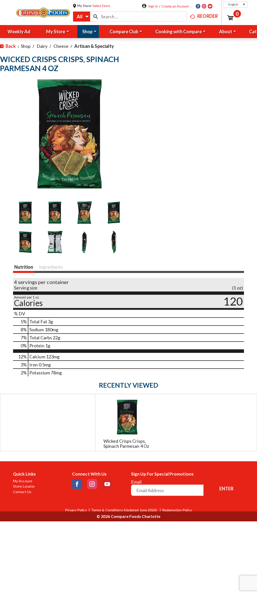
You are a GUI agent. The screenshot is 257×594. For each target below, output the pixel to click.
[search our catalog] (95, 17)
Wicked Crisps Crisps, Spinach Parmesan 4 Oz (126, 443)
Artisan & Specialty (94, 46)
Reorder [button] (207, 16)
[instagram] (204, 6)
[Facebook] (198, 6)
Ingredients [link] (51, 267)
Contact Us (22, 492)
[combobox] (81, 17)
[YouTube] (210, 6)
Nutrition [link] (23, 267)
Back (10, 46)
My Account (22, 481)
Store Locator (24, 486)
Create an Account (175, 6)
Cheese (61, 46)
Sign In (153, 6)
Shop (26, 46)
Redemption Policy (177, 510)
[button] (235, 4)
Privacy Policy (76, 510)
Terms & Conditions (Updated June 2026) (124, 510)
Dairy (42, 46)
